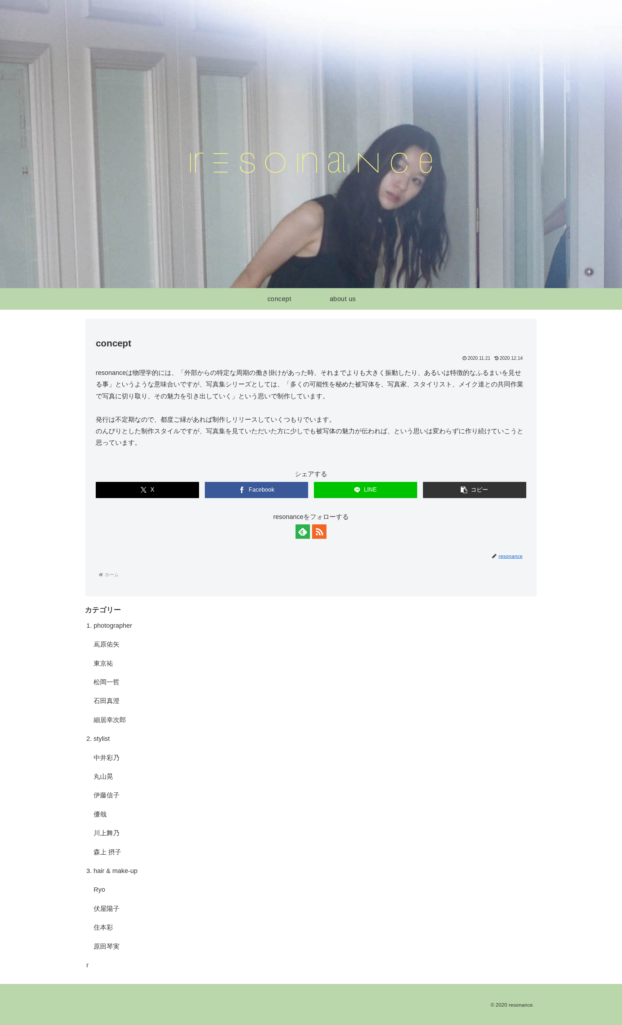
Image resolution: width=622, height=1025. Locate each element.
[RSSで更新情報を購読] (319, 531)
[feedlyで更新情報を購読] (303, 531)
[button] (474, 490)
